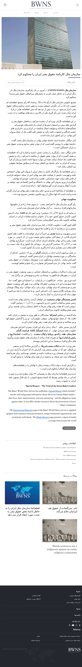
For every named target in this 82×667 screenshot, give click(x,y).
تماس (38, 636)
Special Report (55, 391)
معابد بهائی (77, 599)
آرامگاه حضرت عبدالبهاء (33, 599)
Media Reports (42, 417)
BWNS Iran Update (70, 451)
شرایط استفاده (35, 640)
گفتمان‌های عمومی (75, 595)
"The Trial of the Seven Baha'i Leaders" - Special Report (59, 447)
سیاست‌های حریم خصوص (72, 640)
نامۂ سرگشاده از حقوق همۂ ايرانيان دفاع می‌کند (62, 510)
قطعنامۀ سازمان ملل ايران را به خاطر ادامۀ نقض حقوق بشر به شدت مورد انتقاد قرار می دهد (22, 511)
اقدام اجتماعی (36, 595)
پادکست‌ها (27, 12)
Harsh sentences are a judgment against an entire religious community (62, 549)
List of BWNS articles (69, 455)
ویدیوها (37, 12)
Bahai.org (76, 629)
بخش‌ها (46, 12)
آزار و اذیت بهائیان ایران (73, 602)
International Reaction (23, 410)
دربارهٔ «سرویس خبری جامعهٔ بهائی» (69, 636)
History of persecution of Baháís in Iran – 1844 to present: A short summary (53, 459)
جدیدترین (55, 12)
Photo (74, 463)
